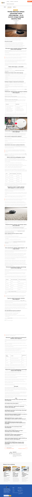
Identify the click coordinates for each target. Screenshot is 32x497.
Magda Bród (17, 20)
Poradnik (29, 1)
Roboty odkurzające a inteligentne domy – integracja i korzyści (25, 474)
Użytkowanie (12, 1)
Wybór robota (16, 1)
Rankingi (8, 1)
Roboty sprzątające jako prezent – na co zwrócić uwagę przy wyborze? (15, 474)
